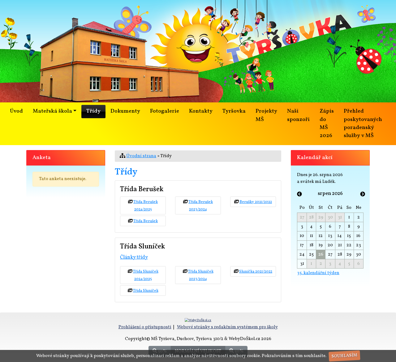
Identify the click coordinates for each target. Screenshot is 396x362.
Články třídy (134, 257)
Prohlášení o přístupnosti (144, 327)
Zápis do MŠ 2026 (327, 123)
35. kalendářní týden (318, 273)
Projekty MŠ (266, 115)
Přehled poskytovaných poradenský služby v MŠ (363, 123)
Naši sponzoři (298, 115)
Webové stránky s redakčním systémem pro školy (227, 327)
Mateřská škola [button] (52, 111)
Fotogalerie (164, 111)
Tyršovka (234, 111)
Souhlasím (344, 356)
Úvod (16, 111)
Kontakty (201, 111)
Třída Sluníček (145, 291)
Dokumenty (125, 111)
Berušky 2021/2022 (255, 202)
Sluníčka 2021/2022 (255, 271)
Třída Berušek (145, 221)
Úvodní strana (141, 156)
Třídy (93, 111)
